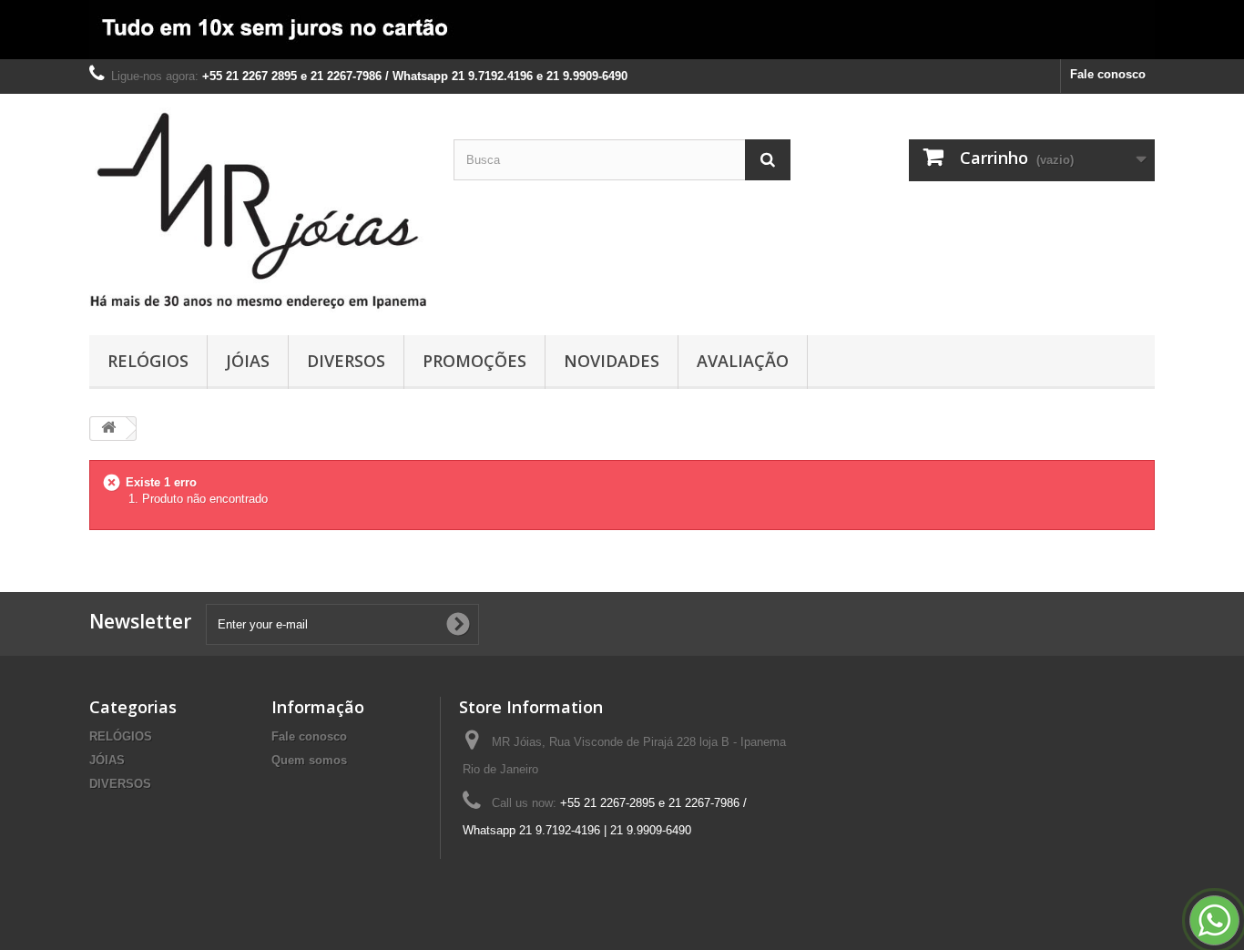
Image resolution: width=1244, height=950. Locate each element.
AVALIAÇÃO (743, 361)
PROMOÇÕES (474, 361)
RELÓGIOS (148, 361)
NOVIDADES (611, 361)
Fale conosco (1108, 74)
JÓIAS (248, 361)
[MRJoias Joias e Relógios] (257, 209)
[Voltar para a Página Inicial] (108, 428)
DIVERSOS (346, 361)
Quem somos (309, 760)
